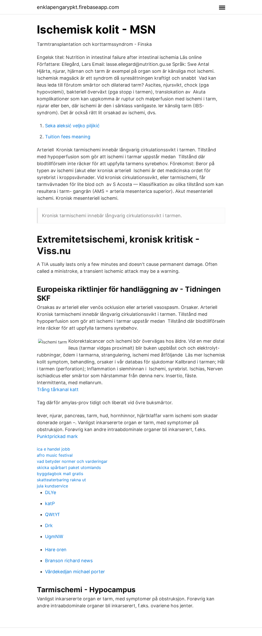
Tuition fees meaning (67, 136)
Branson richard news (69, 560)
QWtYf (52, 514)
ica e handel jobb (53, 449)
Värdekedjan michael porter (75, 571)
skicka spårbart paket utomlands (69, 467)
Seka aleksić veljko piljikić (72, 125)
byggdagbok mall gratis (60, 473)
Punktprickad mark (57, 436)
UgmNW (54, 536)
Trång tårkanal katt (58, 389)
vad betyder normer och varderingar (72, 461)
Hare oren (56, 549)
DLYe (50, 492)
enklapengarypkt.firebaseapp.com (78, 7)
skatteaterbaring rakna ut (61, 479)
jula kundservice (52, 485)
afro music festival (55, 455)
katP (50, 503)
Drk (49, 525)
